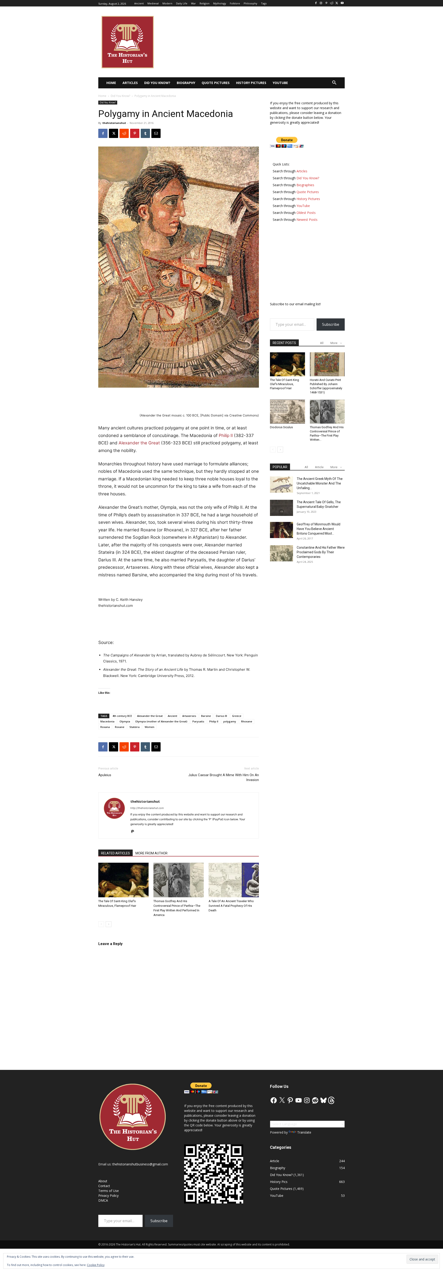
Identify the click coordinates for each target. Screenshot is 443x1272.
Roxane (119, 727)
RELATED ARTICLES (115, 853)
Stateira (134, 727)
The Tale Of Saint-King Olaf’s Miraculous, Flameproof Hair (284, 384)
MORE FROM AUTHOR (151, 853)
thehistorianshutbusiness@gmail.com (140, 1164)
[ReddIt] (124, 133)
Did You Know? (120, 96)
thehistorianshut (114, 123)
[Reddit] (331, 3)
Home (102, 96)
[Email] (156, 133)
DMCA (103, 1200)
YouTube (276, 1195)
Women (149, 727)
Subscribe (330, 324)
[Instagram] (321, 3)
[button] (334, 82)
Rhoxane (246, 721)
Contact (104, 1186)
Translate (304, 1132)
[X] (336, 3)
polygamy (229, 721)
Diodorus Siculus (281, 427)
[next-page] (108, 924)
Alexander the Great (139, 443)
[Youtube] (342, 3)
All (321, 343)
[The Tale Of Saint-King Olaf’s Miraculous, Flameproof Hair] (123, 880)
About (102, 1181)
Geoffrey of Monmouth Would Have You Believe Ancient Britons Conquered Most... (318, 528)
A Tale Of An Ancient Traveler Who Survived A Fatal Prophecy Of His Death (231, 905)
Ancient (172, 716)
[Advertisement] (179, 400)
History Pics (278, 1181)
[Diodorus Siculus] (287, 412)
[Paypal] (134, 832)
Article (319, 467)
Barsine (206, 716)
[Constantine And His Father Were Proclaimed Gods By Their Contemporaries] (281, 553)
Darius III (221, 716)
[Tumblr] (145, 133)
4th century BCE (122, 716)
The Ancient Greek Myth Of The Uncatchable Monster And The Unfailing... (320, 483)
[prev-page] (101, 924)
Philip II (226, 435)
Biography (277, 1168)
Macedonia (107, 721)
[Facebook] (315, 3)
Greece (236, 716)
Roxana (105, 727)
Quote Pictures (281, 1188)
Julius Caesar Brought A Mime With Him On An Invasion (223, 777)
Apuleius (104, 775)
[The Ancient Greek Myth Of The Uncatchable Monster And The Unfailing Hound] (281, 484)
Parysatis (198, 721)
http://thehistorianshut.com (147, 808)
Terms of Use (108, 1190)
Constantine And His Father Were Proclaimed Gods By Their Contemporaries (321, 552)
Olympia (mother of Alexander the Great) (161, 721)
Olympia (125, 721)
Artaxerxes (189, 716)
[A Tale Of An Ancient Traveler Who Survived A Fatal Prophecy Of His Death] (234, 880)
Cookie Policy (96, 1265)
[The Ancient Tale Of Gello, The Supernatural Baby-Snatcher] (281, 508)
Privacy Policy (108, 1195)
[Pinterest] (326, 3)
